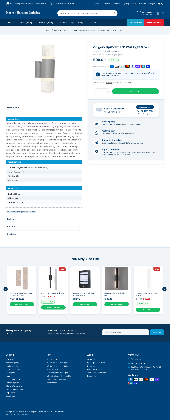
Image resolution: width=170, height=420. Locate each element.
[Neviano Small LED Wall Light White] (148, 290)
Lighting (10, 355)
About (90, 355)
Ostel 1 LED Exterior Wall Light (52, 293)
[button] (163, 13)
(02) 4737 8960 (144, 12)
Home (48, 30)
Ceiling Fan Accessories (56, 379)
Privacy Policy (92, 376)
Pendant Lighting (13, 363)
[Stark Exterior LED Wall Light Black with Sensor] (84, 290)
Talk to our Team (145, 107)
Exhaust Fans (52, 383)
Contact (96, 3)
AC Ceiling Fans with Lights (57, 373)
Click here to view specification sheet (21, 211)
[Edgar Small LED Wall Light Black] (116, 290)
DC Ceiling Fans (53, 359)
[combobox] (87, 13)
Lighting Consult (129, 3)
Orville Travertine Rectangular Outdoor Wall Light (22, 294)
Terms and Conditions (96, 373)
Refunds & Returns (94, 369)
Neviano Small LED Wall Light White (147, 294)
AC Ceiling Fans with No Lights (59, 376)
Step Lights (10, 393)
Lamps (8, 376)
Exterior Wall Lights (86, 30)
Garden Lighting (12, 383)
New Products (136, 23)
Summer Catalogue (147, 3)
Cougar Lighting (117, 55)
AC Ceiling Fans (53, 369)
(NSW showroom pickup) (134, 143)
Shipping (109, 83)
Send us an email (138, 363)
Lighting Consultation (96, 363)
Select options (21, 304)
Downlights (10, 373)
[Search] (114, 13)
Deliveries (106, 3)
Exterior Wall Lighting (14, 386)
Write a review (113, 51)
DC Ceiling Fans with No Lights (59, 366)
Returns (117, 3)
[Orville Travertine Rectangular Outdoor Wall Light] (21, 290)
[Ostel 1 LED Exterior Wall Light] (53, 290)
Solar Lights (10, 396)
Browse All (58, 30)
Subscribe (157, 332)
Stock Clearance (154, 23)
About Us (91, 359)
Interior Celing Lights (14, 369)
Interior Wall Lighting (14, 366)
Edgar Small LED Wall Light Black (114, 294)
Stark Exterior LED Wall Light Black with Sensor (83, 294)
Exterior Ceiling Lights (14, 389)
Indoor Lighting (12, 359)
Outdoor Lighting (70, 30)
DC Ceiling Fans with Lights (57, 363)
